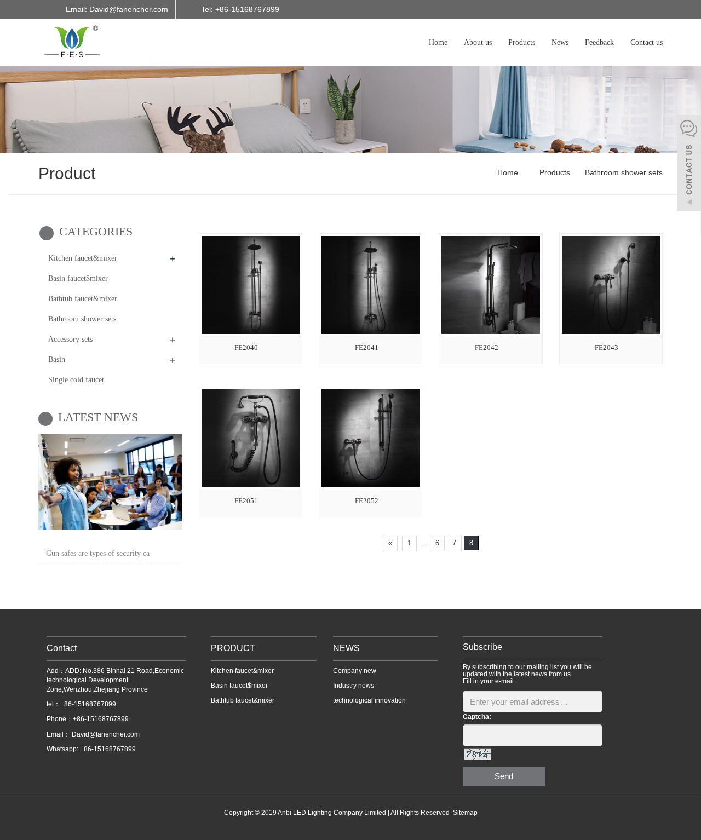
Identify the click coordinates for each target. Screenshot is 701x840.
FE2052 (366, 501)
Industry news (353, 685)
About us (478, 42)
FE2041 (366, 347)
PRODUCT (233, 648)
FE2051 (246, 501)
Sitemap (465, 812)
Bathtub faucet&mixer (82, 299)
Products (521, 42)
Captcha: (477, 717)
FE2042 (486, 347)
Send (504, 776)
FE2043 (606, 347)
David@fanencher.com (105, 734)
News (559, 42)
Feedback (599, 42)
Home (438, 42)
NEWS (346, 648)
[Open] (689, 164)
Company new (354, 671)
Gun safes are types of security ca (98, 553)
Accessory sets (70, 339)
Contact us (646, 42)
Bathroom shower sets (623, 172)
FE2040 (246, 347)
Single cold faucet (76, 380)
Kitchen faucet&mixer (82, 258)
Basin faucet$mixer (78, 278)
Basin (56, 359)
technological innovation (369, 700)
